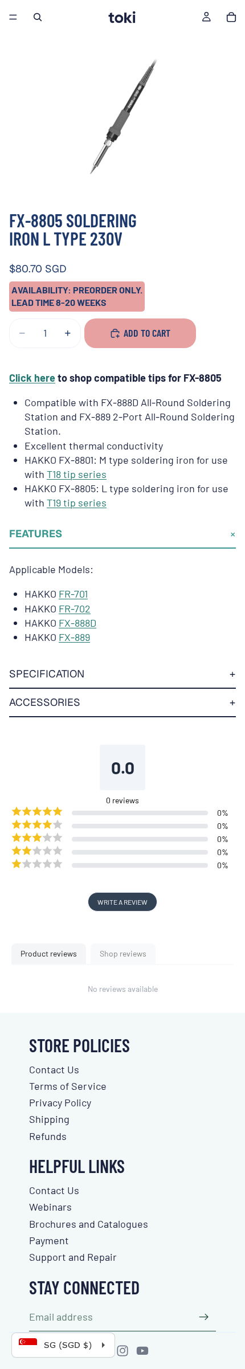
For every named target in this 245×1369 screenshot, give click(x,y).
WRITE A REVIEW (122, 902)
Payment (49, 1240)
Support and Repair (73, 1257)
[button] (122, 534)
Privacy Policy (60, 1102)
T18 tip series (77, 474)
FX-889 (74, 637)
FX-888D (77, 622)
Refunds (48, 1136)
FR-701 (73, 593)
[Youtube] (142, 1351)
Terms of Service (68, 1086)
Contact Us (54, 1069)
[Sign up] (204, 1317)
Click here (32, 377)
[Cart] (231, 17)
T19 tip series (77, 502)
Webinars (50, 1206)
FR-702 (75, 608)
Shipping (49, 1119)
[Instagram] (122, 1351)
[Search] (37, 17)
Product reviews (49, 953)
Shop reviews (123, 953)
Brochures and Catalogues (88, 1223)
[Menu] (13, 17)
